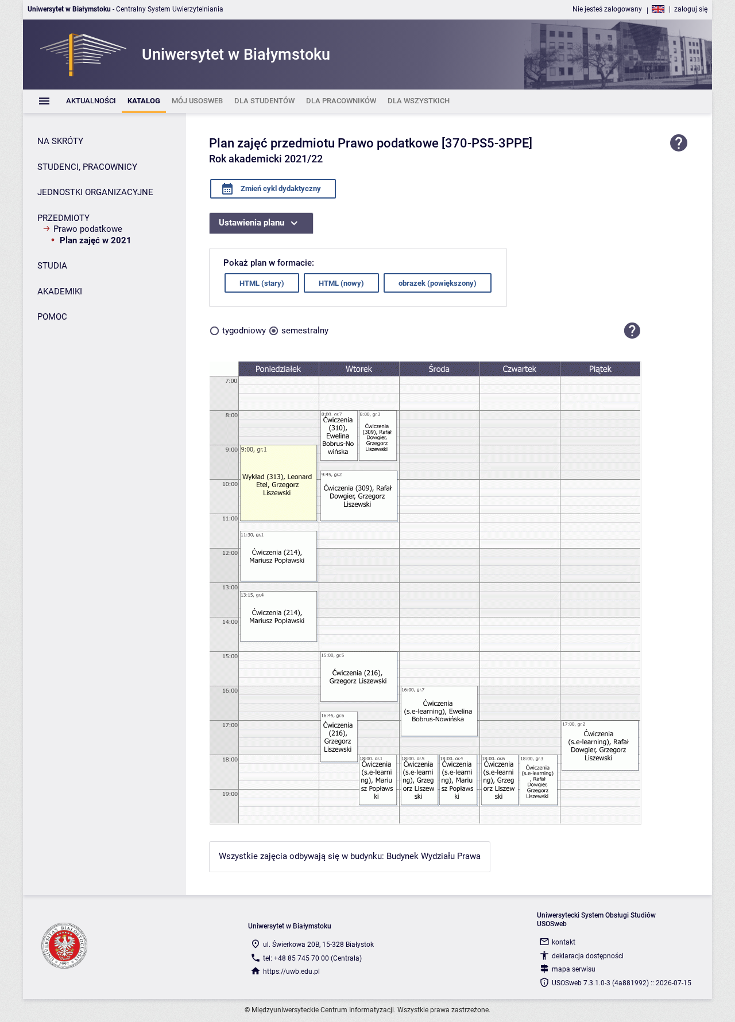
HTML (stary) (261, 283)
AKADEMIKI (59, 291)
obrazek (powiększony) (438, 283)
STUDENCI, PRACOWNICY (87, 167)
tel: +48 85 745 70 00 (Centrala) (312, 958)
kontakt (563, 942)
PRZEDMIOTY (63, 218)
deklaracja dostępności (588, 956)
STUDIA (52, 266)
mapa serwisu (573, 969)
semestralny (304, 330)
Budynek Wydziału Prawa (433, 856)
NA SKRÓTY (60, 141)
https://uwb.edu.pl (291, 971)
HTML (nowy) (341, 283)
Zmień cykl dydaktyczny (280, 188)
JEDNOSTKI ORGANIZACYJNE (95, 192)
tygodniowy (244, 330)
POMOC (52, 317)
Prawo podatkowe (87, 229)
